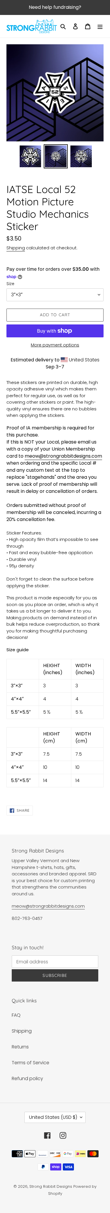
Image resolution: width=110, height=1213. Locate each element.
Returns (20, 1046)
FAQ (16, 1015)
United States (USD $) (53, 1117)
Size (10, 284)
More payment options (55, 345)
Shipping (15, 248)
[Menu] (100, 26)
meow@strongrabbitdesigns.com (63, 456)
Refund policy (27, 1078)
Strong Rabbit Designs (50, 1186)
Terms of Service (30, 1062)
